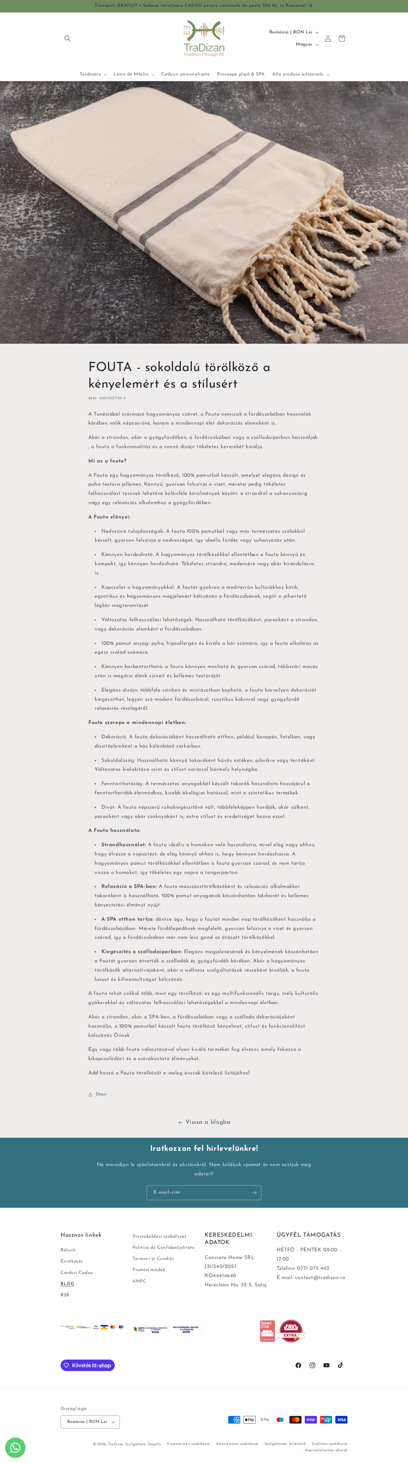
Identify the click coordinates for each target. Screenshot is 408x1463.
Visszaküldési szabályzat (159, 1236)
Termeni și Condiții (153, 1258)
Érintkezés (72, 1261)
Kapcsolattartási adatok (326, 1450)
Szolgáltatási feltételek (285, 1444)
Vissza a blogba (208, 1122)
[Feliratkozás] (254, 1192)
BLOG (67, 1284)
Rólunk (68, 1250)
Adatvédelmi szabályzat (237, 1444)
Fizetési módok (149, 1270)
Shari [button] (101, 1094)
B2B (65, 1295)
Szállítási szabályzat (329, 1444)
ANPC (139, 1281)
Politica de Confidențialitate (163, 1247)
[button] (68, 39)
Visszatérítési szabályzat (188, 1444)
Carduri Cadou (77, 1272)
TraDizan (116, 1444)
